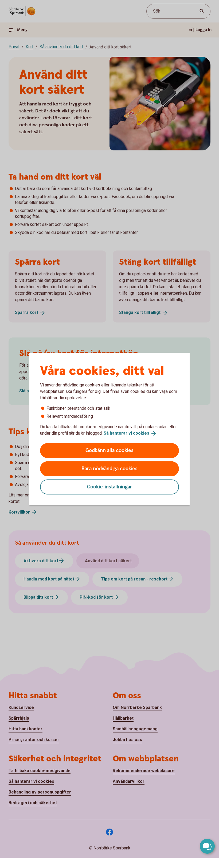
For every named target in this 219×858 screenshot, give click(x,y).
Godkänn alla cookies (109, 450)
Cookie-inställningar (109, 486)
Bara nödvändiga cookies (109, 468)
